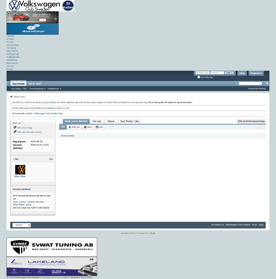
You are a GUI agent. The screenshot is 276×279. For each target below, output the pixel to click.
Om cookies (63, 277)
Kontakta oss (218, 225)
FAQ (25, 88)
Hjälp (242, 73)
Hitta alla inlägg (24, 128)
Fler (51, 159)
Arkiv (254, 225)
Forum (10, 42)
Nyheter (10, 36)
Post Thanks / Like (130, 121)
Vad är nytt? (35, 83)
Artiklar (10, 39)
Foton (101, 127)
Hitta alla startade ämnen (29, 132)
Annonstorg (12, 45)
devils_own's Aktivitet (76, 121)
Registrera (256, 73)
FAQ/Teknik (12, 51)
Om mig (97, 121)
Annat (10, 69)
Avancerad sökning (257, 88)
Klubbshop (12, 60)
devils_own (76, 127)
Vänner (111, 121)
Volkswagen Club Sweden (238, 225)
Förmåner (11, 48)
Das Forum (18, 83)
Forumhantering (36, 88)
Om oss (10, 66)
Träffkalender (13, 57)
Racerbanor (12, 63)
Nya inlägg (16, 88)
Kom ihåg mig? (206, 77)
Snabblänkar (53, 88)
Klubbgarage (13, 54)
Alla (63, 127)
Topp (261, 225)
